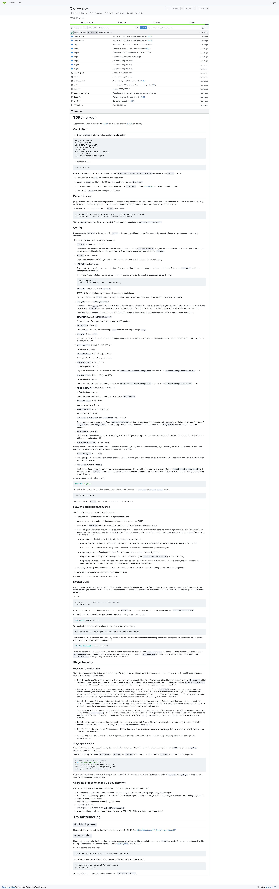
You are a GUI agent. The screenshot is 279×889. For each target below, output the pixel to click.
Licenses (269, 887)
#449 (150, 36)
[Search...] (137, 27)
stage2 (76, 57)
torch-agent (149, 186)
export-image (79, 36)
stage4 (76, 65)
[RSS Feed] (167, 8)
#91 (132, 101)
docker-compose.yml (81, 93)
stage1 (76, 53)
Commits (88, 22)
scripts (76, 44)
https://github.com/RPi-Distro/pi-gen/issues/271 (156, 830)
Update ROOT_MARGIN (121, 89)
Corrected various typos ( (122, 101)
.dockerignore (79, 73)
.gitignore (77, 77)
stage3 (76, 61)
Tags (158, 22)
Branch (123, 22)
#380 (153, 85)
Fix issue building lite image (123, 61)
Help (19, 3)
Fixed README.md (105, 32)
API (275, 887)
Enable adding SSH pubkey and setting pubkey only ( (132, 85)
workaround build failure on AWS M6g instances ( (130, 36)
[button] (85, 27)
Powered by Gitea (8, 887)
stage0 (76, 48)
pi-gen (129, 124)
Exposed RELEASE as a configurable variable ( (129, 48)
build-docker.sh (79, 81)
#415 (143, 81)
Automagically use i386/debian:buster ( (127, 81)
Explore (11, 3)
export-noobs (79, 40)
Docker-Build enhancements (123, 73)
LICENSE (77, 101)
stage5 (76, 69)
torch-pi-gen (82, 9)
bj (74, 9)
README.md (78, 105)
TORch (105, 124)
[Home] (4, 3)
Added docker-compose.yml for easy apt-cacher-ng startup (134, 93)
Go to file (92, 28)
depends (77, 89)
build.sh (77, 85)
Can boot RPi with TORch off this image (127, 57)
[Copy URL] (203, 27)
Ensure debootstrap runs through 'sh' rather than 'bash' (132, 44)
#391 (148, 48)
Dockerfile (77, 97)
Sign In (274, 3)
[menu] (207, 27)
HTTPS (143, 28)
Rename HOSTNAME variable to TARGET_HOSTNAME (132, 53)
